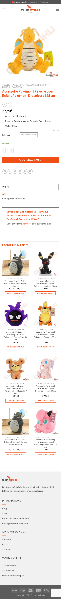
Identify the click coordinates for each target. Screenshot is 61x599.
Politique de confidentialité (15, 523)
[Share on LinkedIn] (30, 171)
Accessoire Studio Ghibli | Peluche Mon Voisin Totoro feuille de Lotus (15, 442)
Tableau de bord (10, 565)
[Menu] (4, 9)
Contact (6, 549)
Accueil (6, 85)
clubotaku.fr (39, 595)
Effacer (55, 130)
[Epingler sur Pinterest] (25, 171)
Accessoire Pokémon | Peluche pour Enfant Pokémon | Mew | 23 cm (45, 388)
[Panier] (57, 9)
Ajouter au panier (30, 159)
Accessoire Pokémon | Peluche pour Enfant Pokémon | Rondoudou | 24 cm (45, 443)
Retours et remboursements (15, 518)
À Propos (6, 539)
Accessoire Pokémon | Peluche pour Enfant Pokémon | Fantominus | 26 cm (15, 336)
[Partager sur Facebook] (10, 171)
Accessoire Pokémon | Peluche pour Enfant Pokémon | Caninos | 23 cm (45, 334)
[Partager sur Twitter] (15, 171)
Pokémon (17, 85)
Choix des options (15, 293)
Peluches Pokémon (12, 87)
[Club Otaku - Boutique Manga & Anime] (30, 9)
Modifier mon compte (13, 575)
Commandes (8, 570)
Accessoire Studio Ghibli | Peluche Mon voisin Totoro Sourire (15, 283)
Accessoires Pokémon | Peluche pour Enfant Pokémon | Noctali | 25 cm (45, 283)
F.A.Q (5, 544)
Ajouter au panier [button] (45, 293)
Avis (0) (5, 187)
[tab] (30, 187)
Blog (4, 508)
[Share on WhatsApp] (4, 171)
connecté (27, 223)
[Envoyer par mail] (20, 171)
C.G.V (5, 513)
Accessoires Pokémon (36, 85)
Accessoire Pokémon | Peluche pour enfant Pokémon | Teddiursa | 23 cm (16, 389)
